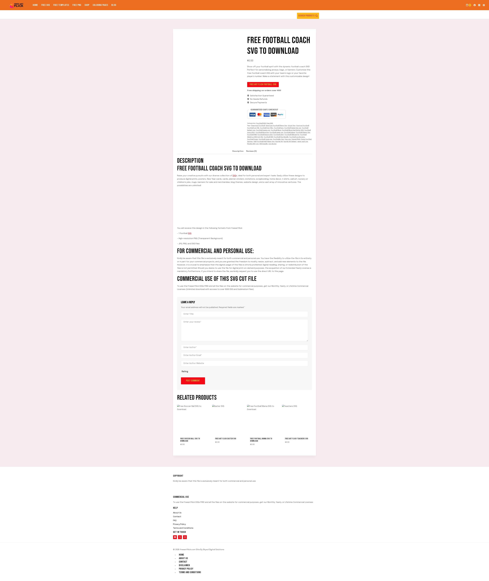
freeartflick (295, 139)
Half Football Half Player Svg (264, 141)
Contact (177, 517)
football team (252, 139)
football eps (279, 128)
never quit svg (302, 141)
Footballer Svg (278, 139)
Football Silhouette (292, 134)
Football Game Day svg (292, 128)
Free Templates (61, 5)
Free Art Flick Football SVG (263, 84)
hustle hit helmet (290, 141)
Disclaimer (184, 565)
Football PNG (252, 134)
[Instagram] (479, 5)
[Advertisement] (244, 207)
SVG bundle (263, 144)
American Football (258, 125)
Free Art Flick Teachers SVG (296, 438)
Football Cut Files (266, 128)
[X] (180, 537)
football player (289, 132)
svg (257, 144)
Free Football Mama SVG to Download (261, 439)
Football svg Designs (297, 137)
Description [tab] (237, 151)
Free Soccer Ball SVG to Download (190, 439)
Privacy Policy (179, 524)
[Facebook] (474, 5)
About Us (177, 513)
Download (218, 449)
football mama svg (263, 130)
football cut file (253, 128)
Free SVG (45, 5)
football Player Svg (303, 132)
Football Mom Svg (262, 132)
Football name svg (276, 132)
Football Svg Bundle (281, 137)
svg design (272, 144)
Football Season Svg (265, 134)
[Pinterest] (484, 5)
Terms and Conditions (183, 528)
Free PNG (76, 5)
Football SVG (261, 123)
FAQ (174, 520)
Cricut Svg (291, 125)
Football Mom (276, 130)
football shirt (278, 134)
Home (35, 5)
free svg (288, 139)
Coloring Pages (100, 5)
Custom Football (302, 125)
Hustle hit (279, 141)
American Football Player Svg (276, 125)
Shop (87, 5)
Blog (113, 5)
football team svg (265, 139)
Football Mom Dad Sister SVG (293, 130)
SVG (234, 176)
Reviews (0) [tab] (251, 151)
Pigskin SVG (251, 144)
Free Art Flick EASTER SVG (225, 438)
